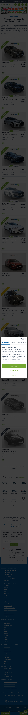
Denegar (14, 375)
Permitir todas (14, 366)
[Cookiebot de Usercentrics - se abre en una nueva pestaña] (20, 339)
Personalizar (13, 370)
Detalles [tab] (13, 342)
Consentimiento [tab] (5, 342)
